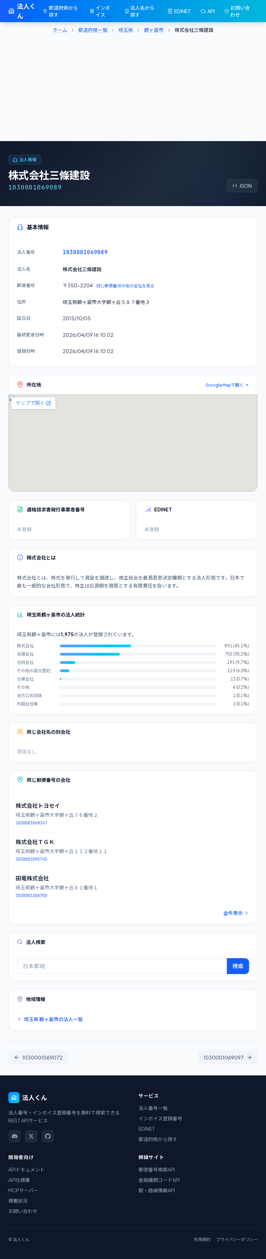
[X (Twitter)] (31, 1136)
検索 (237, 966)
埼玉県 (125, 30)
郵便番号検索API (157, 1169)
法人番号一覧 (153, 1108)
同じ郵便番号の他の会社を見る (125, 285)
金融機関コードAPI (159, 1180)
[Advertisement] (133, 89)
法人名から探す (142, 11)
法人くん (26, 11)
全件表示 (233, 913)
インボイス (103, 11)
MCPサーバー (23, 1190)
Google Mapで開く (224, 385)
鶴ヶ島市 (153, 30)
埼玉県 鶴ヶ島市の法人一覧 (53, 1019)
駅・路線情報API (157, 1190)
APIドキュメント (26, 1169)
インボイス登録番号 (160, 1118)
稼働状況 (18, 1200)
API (211, 11)
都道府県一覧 (92, 30)
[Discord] (14, 1136)
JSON (245, 186)
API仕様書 (19, 1180)
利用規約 (202, 1239)
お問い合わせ (240, 11)
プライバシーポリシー (237, 1239)
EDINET (182, 11)
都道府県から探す (63, 11)
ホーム (60, 30)
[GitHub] (48, 1136)
